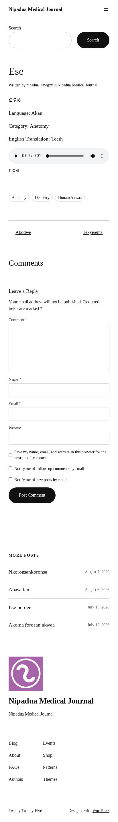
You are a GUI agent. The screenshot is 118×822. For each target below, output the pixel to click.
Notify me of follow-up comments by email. (49, 469)
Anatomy (19, 197)
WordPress (101, 811)
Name (15, 379)
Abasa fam (20, 589)
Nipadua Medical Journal (35, 9)
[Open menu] (106, 9)
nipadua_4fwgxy (39, 85)
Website (15, 428)
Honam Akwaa (70, 197)
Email (15, 404)
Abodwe (23, 232)
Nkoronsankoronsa (28, 572)
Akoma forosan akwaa (32, 625)
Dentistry (42, 197)
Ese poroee (20, 607)
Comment (18, 320)
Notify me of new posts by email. (41, 480)
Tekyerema (93, 232)
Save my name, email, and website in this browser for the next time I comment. (60, 455)
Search (15, 27)
